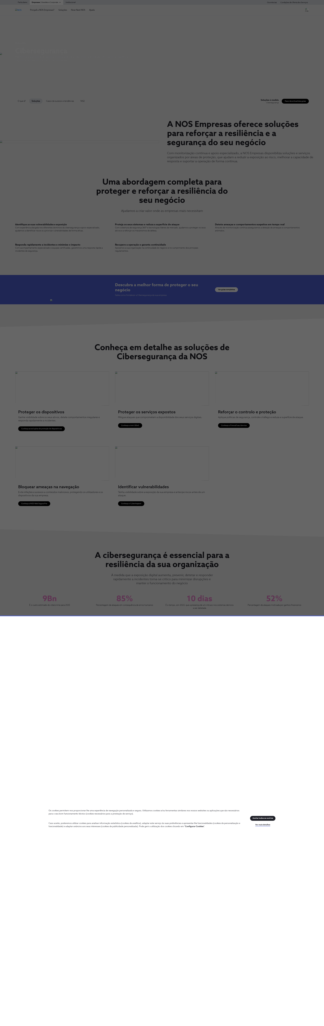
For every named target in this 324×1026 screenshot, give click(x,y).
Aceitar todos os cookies (262, 818)
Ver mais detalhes (262, 825)
